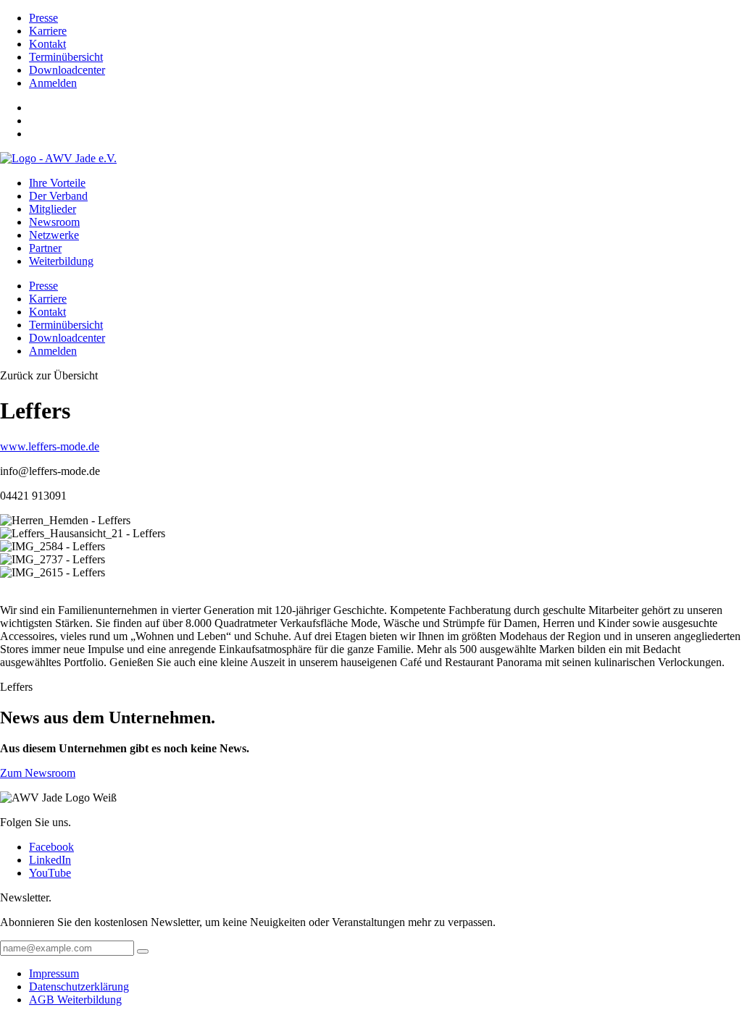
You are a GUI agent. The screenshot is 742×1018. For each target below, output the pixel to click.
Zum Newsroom (37, 773)
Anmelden (53, 83)
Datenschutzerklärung (79, 986)
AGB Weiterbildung (75, 999)
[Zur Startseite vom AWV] (58, 158)
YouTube (50, 873)
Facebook (51, 847)
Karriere (48, 31)
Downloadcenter (67, 70)
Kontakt (47, 44)
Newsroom (54, 222)
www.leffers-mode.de (49, 446)
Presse (43, 18)
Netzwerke (54, 235)
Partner (45, 248)
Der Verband (58, 196)
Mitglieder (52, 209)
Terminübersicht (66, 57)
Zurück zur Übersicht (49, 375)
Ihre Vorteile (57, 183)
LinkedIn (50, 860)
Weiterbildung (61, 261)
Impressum (54, 973)
